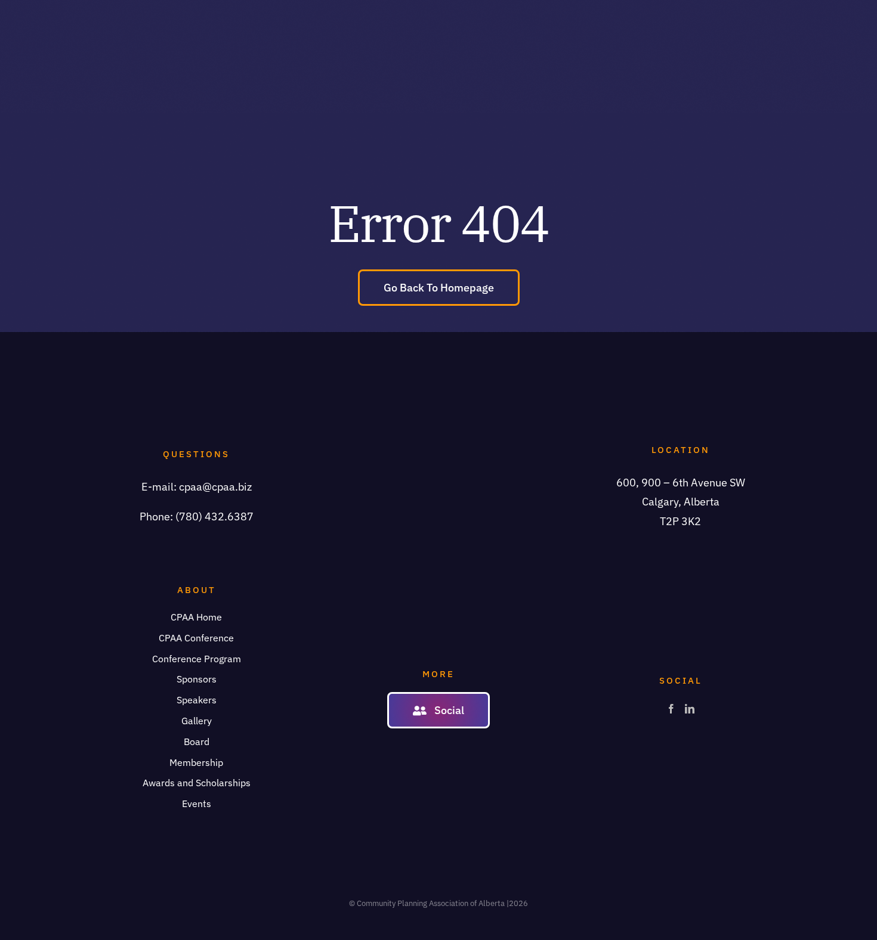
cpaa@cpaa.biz (215, 487)
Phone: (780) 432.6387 (197, 516)
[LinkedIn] (689, 708)
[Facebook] (671, 708)
